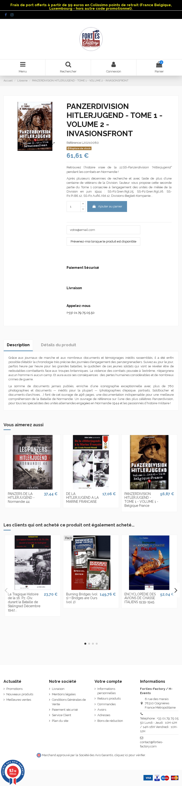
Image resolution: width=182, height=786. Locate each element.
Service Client (61, 715)
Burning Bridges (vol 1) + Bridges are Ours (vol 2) (81, 598)
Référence (74, 142)
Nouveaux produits (19, 694)
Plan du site (60, 721)
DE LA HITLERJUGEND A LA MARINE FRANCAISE (82, 498)
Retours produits (109, 698)
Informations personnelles (106, 691)
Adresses (103, 715)
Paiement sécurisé (65, 709)
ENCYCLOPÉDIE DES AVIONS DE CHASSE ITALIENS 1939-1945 (140, 598)
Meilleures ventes (18, 699)
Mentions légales (64, 694)
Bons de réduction (110, 721)
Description (18, 345)
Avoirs (101, 709)
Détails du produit (58, 345)
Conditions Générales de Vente (69, 702)
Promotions (14, 689)
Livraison (58, 689)
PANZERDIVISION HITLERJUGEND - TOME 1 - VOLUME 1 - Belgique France (141, 500)
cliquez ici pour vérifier (129, 755)
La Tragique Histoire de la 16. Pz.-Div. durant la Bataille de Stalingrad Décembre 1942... (24, 602)
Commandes (106, 704)
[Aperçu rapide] (33, 488)
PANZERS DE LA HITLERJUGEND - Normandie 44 (21, 498)
